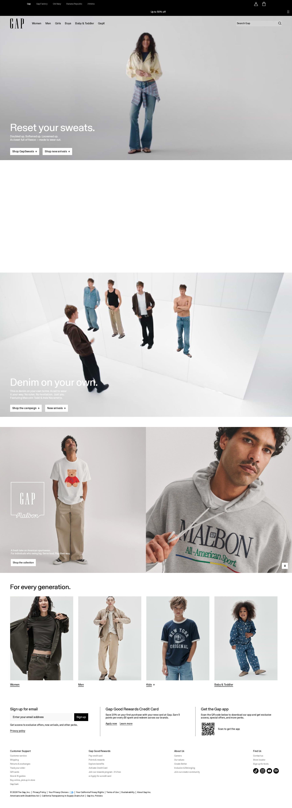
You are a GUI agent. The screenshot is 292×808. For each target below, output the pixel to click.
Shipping (14, 760)
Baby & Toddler (84, 23)
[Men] (109, 641)
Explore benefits (96, 764)
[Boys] (177, 641)
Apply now (111, 723)
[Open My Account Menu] (256, 4)
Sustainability (127, 792)
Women (36, 23)
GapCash (14, 784)
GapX (101, 23)
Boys (68, 23)
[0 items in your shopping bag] (263, 4)
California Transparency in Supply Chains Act (63, 796)
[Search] (280, 23)
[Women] (41, 641)
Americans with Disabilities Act (24, 796)
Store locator (259, 760)
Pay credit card (96, 756)
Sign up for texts (261, 764)
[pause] (288, 12)
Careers (178, 756)
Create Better (180, 764)
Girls (58, 23)
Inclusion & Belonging (184, 768)
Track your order (17, 768)
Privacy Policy (39, 792)
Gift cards (14, 772)
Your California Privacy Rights (90, 792)
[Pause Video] (285, 565)
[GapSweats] (146, 86)
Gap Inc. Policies (95, 796)
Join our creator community (187, 772)
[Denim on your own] (146, 337)
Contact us (258, 756)
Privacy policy (17, 730)
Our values (179, 760)
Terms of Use (112, 792)
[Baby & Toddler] (245, 641)
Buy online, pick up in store (22, 780)
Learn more (126, 723)
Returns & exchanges (20, 764)
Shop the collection (23, 562)
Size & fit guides (18, 776)
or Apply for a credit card (100, 776)
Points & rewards (97, 760)
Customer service (18, 756)
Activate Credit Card (98, 768)
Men (48, 23)
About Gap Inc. (144, 792)
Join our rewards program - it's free (105, 772)
